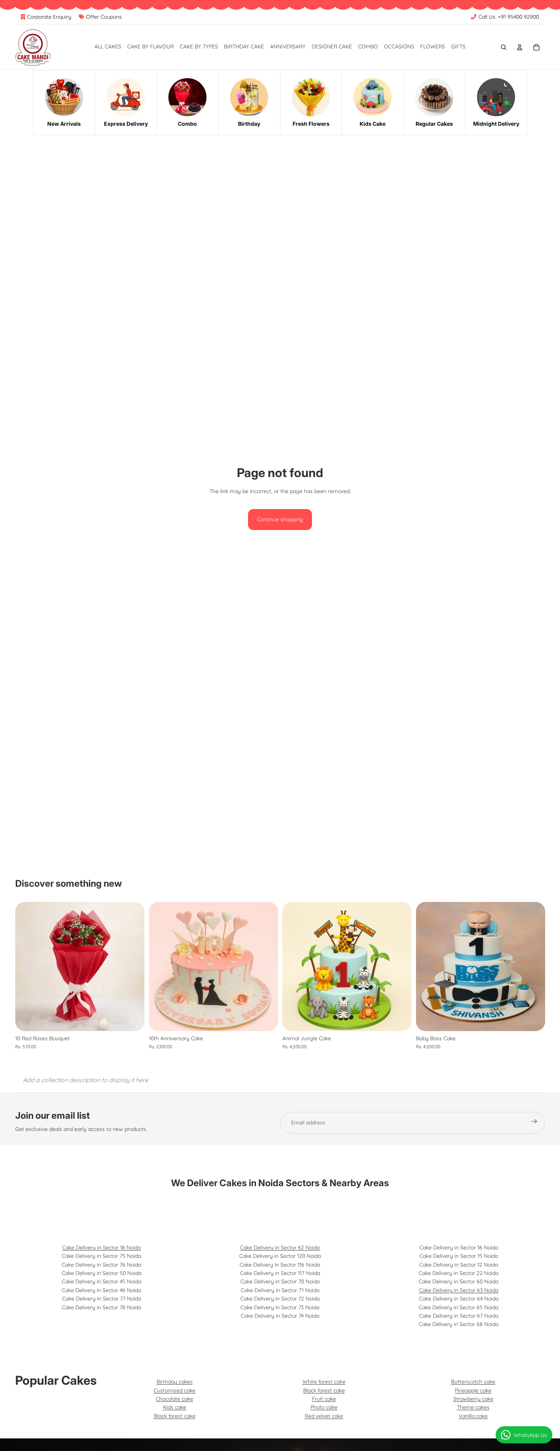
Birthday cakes (175, 1381)
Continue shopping (280, 519)
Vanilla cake (473, 1416)
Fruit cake (324, 1398)
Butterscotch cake (473, 1381)
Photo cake (324, 1407)
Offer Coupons (104, 16)
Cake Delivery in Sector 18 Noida (101, 1247)
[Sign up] (534, 1122)
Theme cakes (473, 1407)
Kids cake (174, 1407)
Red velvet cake (324, 1416)
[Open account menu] (519, 47)
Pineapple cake (473, 1390)
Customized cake (174, 1390)
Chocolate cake (174, 1398)
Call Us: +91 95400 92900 (508, 16)
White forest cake (324, 1381)
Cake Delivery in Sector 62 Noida (280, 1247)
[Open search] (503, 47)
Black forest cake (174, 1416)
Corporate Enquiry (49, 16)
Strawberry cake (473, 1398)
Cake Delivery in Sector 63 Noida (458, 1290)
